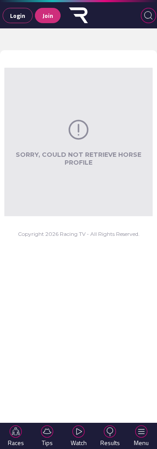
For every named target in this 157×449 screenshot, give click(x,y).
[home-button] (78, 15)
